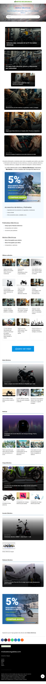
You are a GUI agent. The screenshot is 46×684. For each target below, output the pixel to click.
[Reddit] (22, 640)
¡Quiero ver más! (23, 349)
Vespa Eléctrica (6, 463)
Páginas (2, 665)
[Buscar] (37, 16)
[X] (5, 640)
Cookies (2, 659)
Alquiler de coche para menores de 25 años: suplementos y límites (13, 675)
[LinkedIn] (15, 640)
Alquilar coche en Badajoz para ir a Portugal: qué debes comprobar (14, 679)
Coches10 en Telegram (5, 655)
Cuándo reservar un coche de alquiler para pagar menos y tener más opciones (16, 673)
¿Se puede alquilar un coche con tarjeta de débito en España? (13, 677)
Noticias (4, 411)
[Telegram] (18, 640)
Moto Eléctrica (6, 360)
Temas (2, 664)
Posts (2, 662)
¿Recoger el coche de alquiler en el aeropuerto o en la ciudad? (13, 676)
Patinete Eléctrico (7, 560)
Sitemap (2, 660)
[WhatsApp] (12, 640)
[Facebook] (2, 640)
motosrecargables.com (11, 652)
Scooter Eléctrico (7, 513)
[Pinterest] (9, 640)
